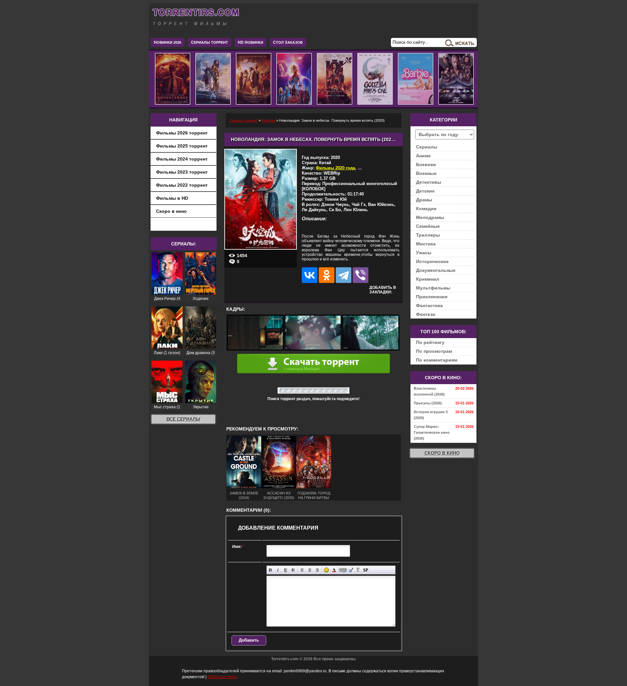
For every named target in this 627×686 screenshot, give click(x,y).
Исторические (432, 261)
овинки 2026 (167, 42)
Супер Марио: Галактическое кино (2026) (432, 432)
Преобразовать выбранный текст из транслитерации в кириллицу (358, 570)
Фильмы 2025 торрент (182, 145)
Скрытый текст (343, 570)
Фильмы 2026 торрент (182, 132)
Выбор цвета (334, 570)
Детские (425, 191)
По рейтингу (430, 342)
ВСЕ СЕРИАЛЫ (184, 419)
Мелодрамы (430, 217)
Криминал (427, 279)
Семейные (428, 226)
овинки (250, 42)
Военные (426, 173)
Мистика (426, 243)
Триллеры (428, 235)
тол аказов (288, 42)
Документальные (436, 270)
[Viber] (360, 275)
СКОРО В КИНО (442, 453)
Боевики (426, 164)
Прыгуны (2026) (428, 403)
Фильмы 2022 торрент (182, 185)
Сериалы (426, 146)
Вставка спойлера (365, 570)
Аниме (423, 155)
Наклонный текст (278, 570)
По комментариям (436, 360)
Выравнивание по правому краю (317, 570)
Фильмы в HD (172, 198)
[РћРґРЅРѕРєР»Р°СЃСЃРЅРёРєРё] (326, 275)
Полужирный (270, 570)
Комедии (426, 208)
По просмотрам (434, 351)
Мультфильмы (433, 287)
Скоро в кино (171, 211)
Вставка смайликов (326, 570)
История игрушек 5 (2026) (431, 415)
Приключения (431, 296)
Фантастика (429, 305)
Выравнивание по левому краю (302, 570)
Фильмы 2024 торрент (182, 159)
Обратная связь (222, 677)
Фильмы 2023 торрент (182, 172)
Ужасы (423, 252)
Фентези (425, 314)
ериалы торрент (209, 42)
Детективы (428, 182)
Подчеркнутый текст (285, 570)
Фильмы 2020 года (335, 167)
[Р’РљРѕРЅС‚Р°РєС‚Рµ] (309, 275)
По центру (310, 570)
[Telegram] (343, 275)
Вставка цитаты (350, 570)
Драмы (424, 199)
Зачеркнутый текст (293, 570)
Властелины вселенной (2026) (429, 391)
